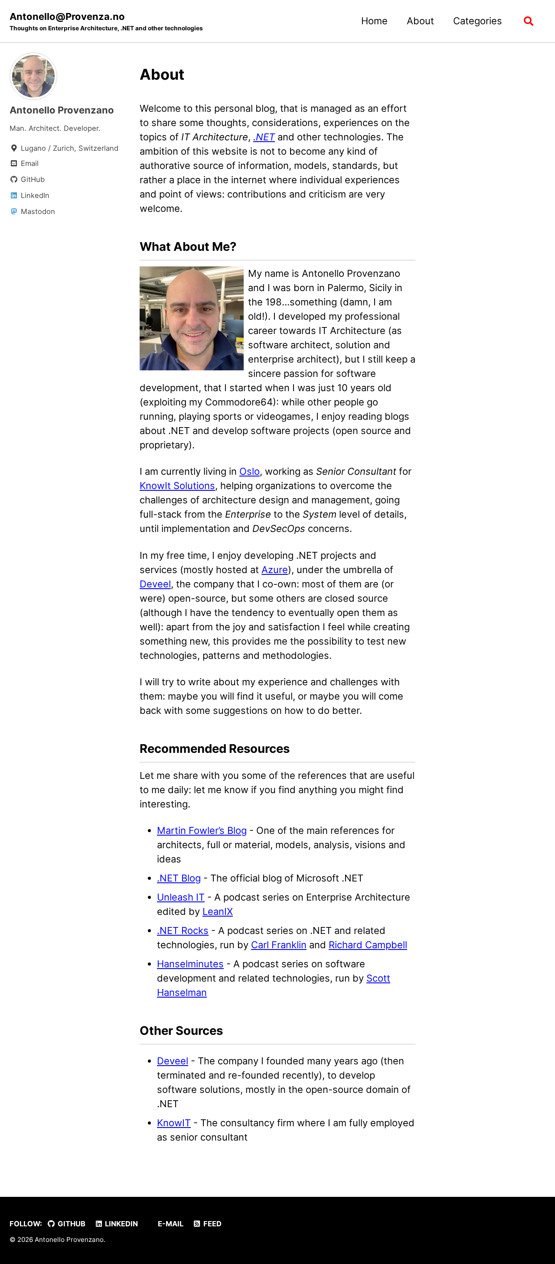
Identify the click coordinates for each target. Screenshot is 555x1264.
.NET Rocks (183, 930)
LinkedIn (120, 1223)
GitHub (70, 1223)
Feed (212, 1223)
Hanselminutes (190, 963)
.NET (264, 137)
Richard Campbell (368, 944)
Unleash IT (181, 897)
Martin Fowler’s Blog (202, 830)
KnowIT (174, 1122)
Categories (477, 20)
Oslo (249, 471)
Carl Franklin (279, 944)
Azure (274, 569)
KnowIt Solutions (177, 485)
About (420, 20)
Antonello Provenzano (62, 110)
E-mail (169, 1223)
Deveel (155, 584)
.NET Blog (179, 878)
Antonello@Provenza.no (106, 21)
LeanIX (217, 911)
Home (374, 20)
